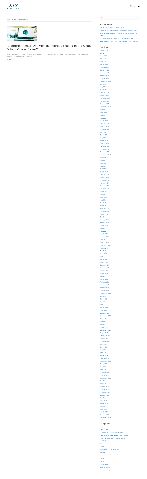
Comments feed (105, 467)
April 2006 (103, 383)
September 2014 (105, 316)
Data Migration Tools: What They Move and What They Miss (119, 41)
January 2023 (104, 143)
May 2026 (103, 58)
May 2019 (103, 228)
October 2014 (104, 313)
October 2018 (104, 237)
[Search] (138, 6)
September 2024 (105, 106)
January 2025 (104, 95)
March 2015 (104, 307)
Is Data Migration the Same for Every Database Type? (117, 38)
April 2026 (103, 61)
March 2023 (104, 140)
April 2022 (103, 169)
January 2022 (104, 177)
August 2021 (104, 191)
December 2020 (105, 211)
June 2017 (103, 254)
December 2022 (105, 146)
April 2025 (103, 90)
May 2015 (103, 302)
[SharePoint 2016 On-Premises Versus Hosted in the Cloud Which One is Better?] (22, 33)
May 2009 (103, 350)
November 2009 (105, 341)
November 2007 (105, 372)
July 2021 (103, 194)
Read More (10, 59)
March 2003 (104, 412)
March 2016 (104, 279)
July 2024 (103, 109)
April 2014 (103, 327)
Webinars (103, 452)
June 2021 (103, 197)
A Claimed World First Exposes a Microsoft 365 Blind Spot (118, 30)
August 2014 (104, 319)
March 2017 (104, 259)
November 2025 (105, 75)
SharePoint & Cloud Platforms (109, 449)
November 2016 (105, 268)
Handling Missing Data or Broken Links (112, 438)
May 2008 (103, 367)
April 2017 (103, 256)
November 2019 (105, 222)
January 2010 (104, 338)
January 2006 (104, 386)
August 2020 (104, 214)
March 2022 (104, 172)
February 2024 (105, 123)
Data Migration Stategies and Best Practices (114, 435)
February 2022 (105, 174)
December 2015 (105, 285)
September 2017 (105, 245)
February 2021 (105, 208)
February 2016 (105, 282)
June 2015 (103, 299)
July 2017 (103, 251)
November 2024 (105, 101)
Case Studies (104, 429)
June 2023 (103, 135)
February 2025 (105, 92)
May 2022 (103, 166)
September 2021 (105, 189)
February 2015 (105, 310)
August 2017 (104, 248)
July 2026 (103, 53)
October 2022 (104, 152)
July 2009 (103, 344)
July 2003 (103, 406)
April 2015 (103, 304)
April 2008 (103, 369)
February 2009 (105, 358)
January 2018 (104, 242)
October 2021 (104, 186)
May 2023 (103, 138)
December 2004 (105, 392)
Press (102, 446)
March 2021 (104, 205)
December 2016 (105, 265)
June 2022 (103, 163)
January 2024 (104, 126)
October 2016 (104, 271)
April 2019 (103, 231)
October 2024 (104, 104)
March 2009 (104, 355)
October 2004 (104, 395)
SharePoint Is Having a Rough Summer (112, 27)
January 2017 (104, 262)
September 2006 (105, 378)
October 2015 (104, 290)
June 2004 (103, 400)
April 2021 (103, 203)
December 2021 (105, 180)
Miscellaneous (104, 444)
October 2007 (104, 375)
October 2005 (104, 389)
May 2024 (103, 115)
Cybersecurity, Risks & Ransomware (111, 432)
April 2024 (103, 118)
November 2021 (105, 183)
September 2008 (105, 361)
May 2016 (103, 276)
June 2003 (103, 409)
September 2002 (105, 417)
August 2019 (104, 225)
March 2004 (104, 403)
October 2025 (104, 78)
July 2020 (103, 217)
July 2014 (103, 321)
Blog (101, 427)
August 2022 (104, 157)
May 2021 (103, 200)
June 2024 (103, 112)
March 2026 (104, 64)
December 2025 (105, 73)
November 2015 (105, 287)
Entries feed (104, 464)
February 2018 (105, 239)
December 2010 (105, 335)
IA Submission (104, 441)
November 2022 (105, 149)
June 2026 (103, 56)
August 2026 (104, 50)
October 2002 (104, 415)
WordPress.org (105, 470)
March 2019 (104, 234)
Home (132, 6)
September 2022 (105, 155)
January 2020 (104, 220)
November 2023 (105, 129)
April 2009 (103, 352)
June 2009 (103, 347)
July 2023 (103, 132)
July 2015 (103, 296)
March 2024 (104, 121)
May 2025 (103, 87)
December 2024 (105, 98)
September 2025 (105, 81)
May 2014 (103, 324)
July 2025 (103, 84)
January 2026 (104, 70)
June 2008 (103, 364)
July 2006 (103, 381)
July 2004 (103, 398)
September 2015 (105, 293)
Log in (102, 461)
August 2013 (104, 333)
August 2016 (104, 273)
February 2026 (105, 67)
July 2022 (103, 160)
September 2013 (105, 330)
